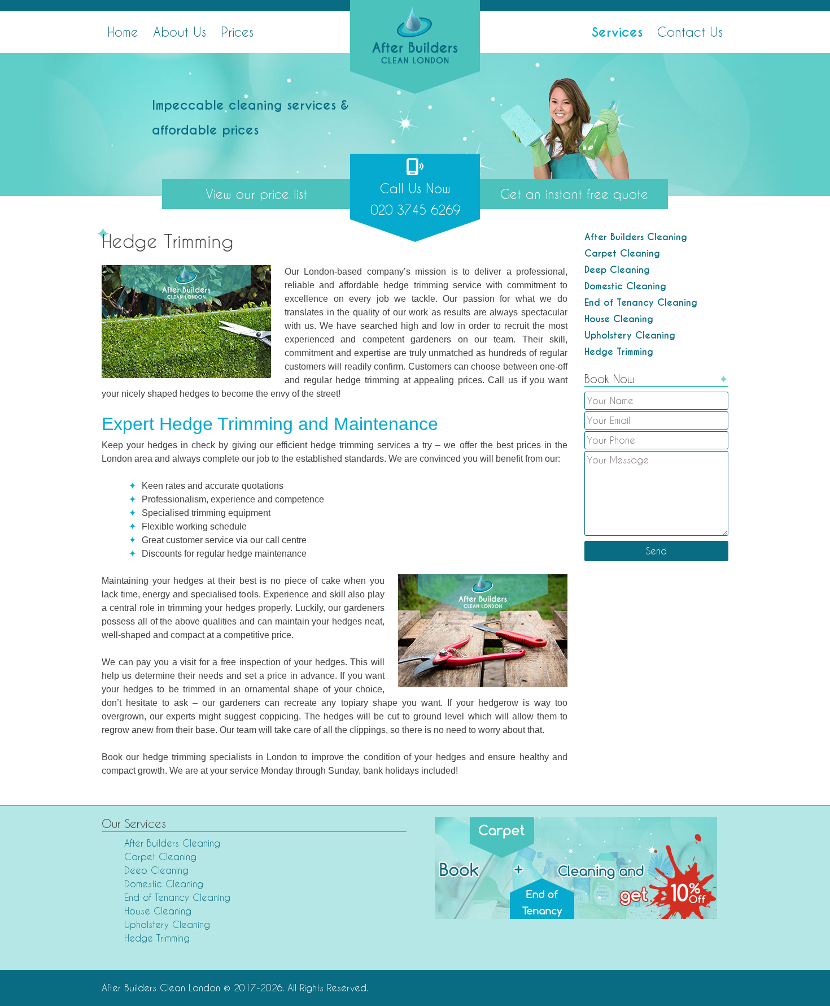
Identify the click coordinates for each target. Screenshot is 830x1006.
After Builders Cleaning (635, 237)
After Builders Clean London (161, 987)
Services (617, 32)
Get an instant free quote (574, 194)
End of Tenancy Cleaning (640, 303)
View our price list (256, 194)
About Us (179, 31)
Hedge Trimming (618, 352)
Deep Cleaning (617, 270)
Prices (237, 31)
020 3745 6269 (415, 199)
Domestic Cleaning (625, 286)
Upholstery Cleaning (629, 335)
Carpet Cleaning (622, 253)
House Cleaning (618, 319)
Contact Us (690, 31)
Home (122, 31)
